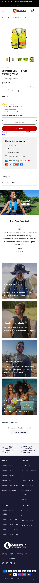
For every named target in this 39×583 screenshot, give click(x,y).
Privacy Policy (26, 525)
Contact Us (25, 465)
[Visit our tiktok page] (11, 1)
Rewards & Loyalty (28, 485)
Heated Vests (7, 470)
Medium (14, 91)
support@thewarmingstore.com (23, 1)
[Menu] (3, 11)
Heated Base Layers (10, 485)
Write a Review (21, 432)
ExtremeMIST (6, 68)
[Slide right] (35, 59)
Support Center (27, 480)
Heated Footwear (9, 490)
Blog (22, 515)
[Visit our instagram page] (5, 1)
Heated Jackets (8, 465)
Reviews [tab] (5, 423)
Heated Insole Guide (10, 534)
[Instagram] (7, 563)
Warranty (24, 499)
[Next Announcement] (37, 5)
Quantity (5, 96)
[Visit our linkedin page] (8, 1)
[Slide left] (3, 59)
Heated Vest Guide (9, 519)
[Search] (36, 11)
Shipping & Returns (28, 470)
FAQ (22, 475)
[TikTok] (14, 563)
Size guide (33, 87)
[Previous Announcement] (2, 5)
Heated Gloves (8, 475)
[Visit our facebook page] (2, 1)
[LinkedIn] (11, 563)
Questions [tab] (14, 423)
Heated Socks (7, 480)
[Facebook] (3, 563)
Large (5, 91)
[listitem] (19, 5)
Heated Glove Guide (10, 524)
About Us (24, 510)
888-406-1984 (10, 558)
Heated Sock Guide (10, 529)
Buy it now (19, 128)
